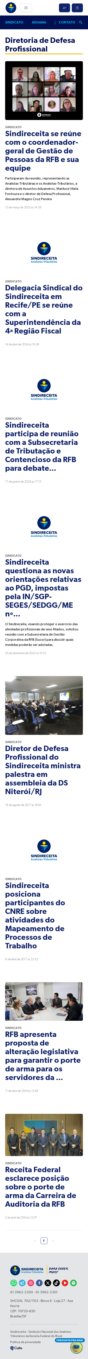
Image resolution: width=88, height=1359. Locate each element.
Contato (67, 22)
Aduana (39, 22)
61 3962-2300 (21, 1292)
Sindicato (14, 22)
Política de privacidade (25, 1342)
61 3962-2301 (47, 1292)
